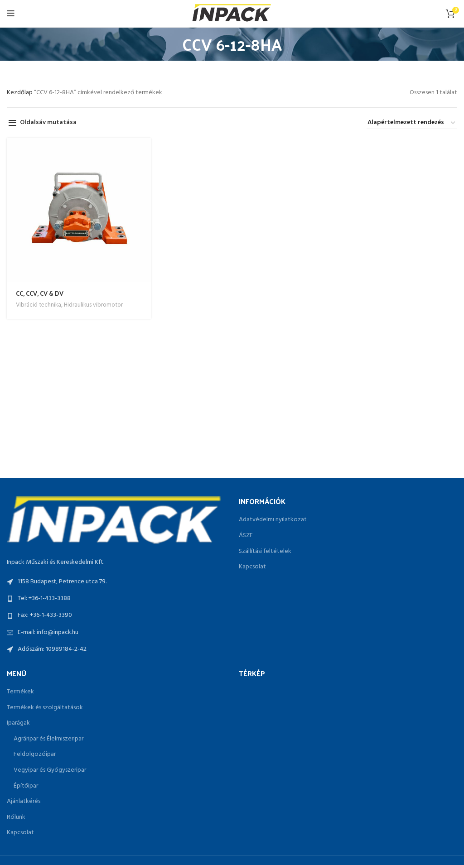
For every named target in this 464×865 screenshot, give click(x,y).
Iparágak (18, 723)
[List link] (116, 599)
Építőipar (26, 786)
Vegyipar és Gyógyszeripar (50, 770)
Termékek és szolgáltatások (45, 707)
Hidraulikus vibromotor (93, 305)
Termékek (20, 692)
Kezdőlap (20, 92)
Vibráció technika (38, 305)
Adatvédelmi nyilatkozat (273, 519)
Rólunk (16, 817)
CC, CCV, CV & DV (39, 293)
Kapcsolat (252, 567)
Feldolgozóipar (35, 754)
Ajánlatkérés (23, 801)
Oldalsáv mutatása (48, 123)
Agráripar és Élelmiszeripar (48, 739)
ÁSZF (246, 535)
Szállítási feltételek (265, 551)
